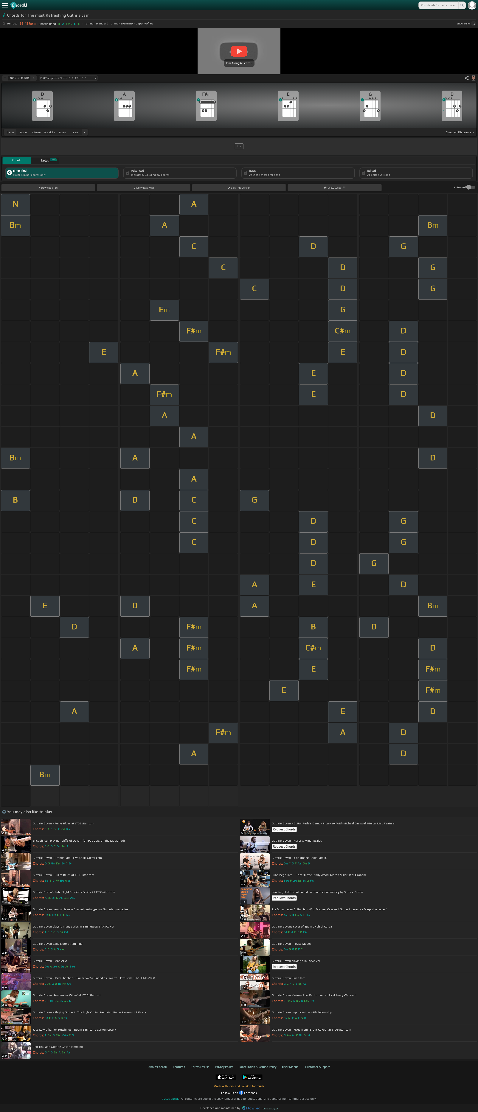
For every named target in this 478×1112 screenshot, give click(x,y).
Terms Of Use (200, 1067)
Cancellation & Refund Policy (257, 1067)
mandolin (49, 132)
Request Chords (284, 829)
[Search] (461, 5)
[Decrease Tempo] (5, 78)
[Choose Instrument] (84, 132)
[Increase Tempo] (33, 78)
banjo (62, 132)
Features (179, 1067)
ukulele (36, 132)
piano (23, 132)
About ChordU (157, 1067)
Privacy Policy (224, 1067)
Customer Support (317, 1067)
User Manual (290, 1067)
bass (76, 132)
